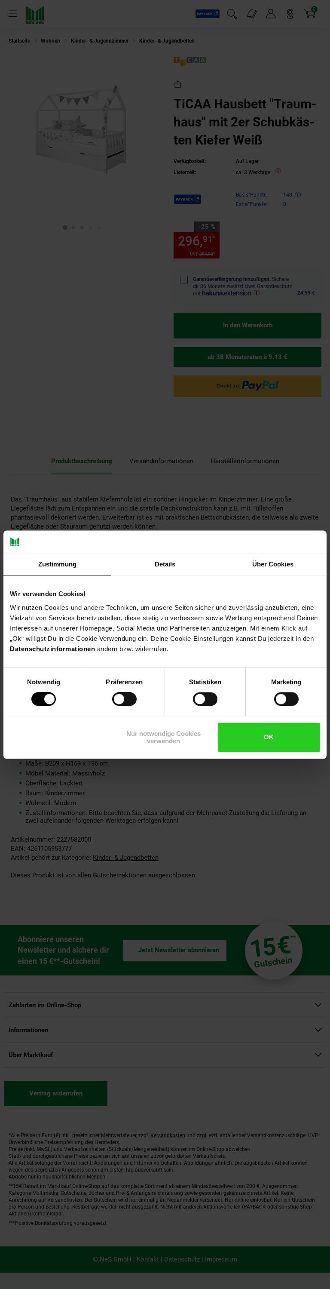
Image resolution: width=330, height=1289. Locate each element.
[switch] (124, 699)
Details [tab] (165, 564)
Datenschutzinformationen (52, 648)
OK (269, 737)
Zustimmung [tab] (57, 564)
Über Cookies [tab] (272, 564)
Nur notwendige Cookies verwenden (163, 737)
